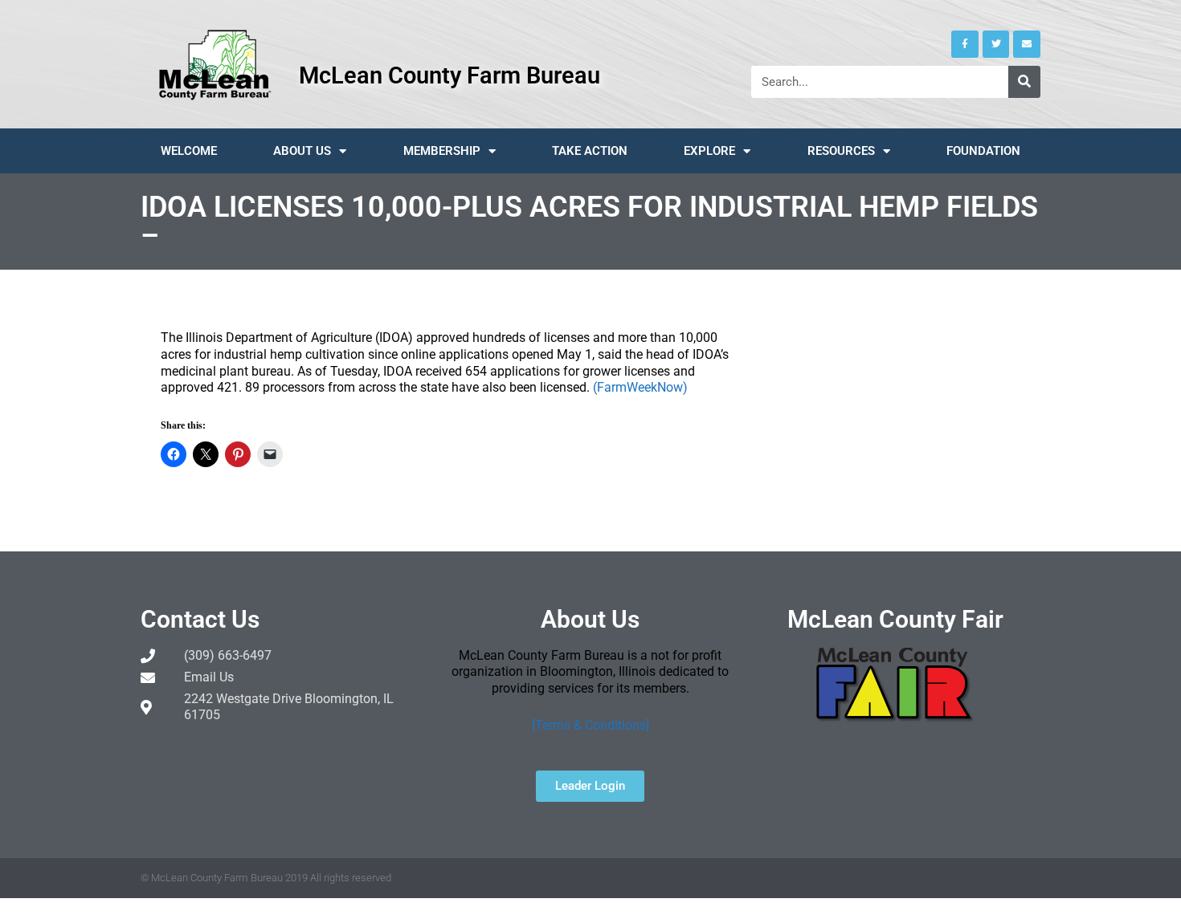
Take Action (589, 151)
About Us (302, 151)
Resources (841, 151)
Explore (709, 151)
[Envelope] (1026, 44)
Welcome (189, 151)
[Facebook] (965, 44)
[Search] (1024, 82)
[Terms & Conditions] (590, 725)
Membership (441, 151)
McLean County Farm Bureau (449, 75)
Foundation (983, 151)
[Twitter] (996, 44)
